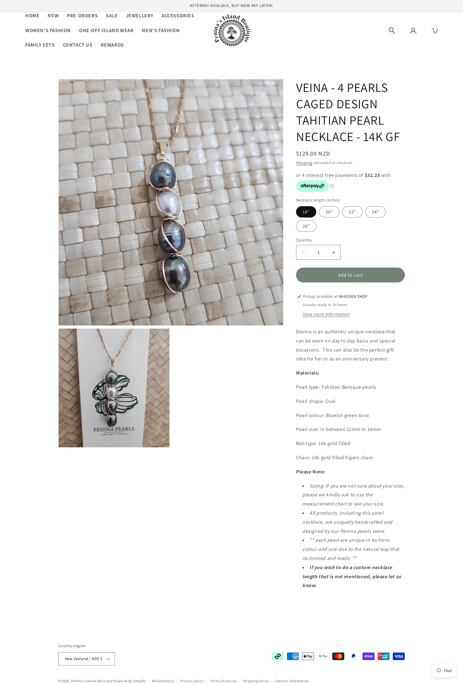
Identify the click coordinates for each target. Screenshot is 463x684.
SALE (111, 15)
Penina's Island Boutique (92, 681)
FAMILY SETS (40, 45)
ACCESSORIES (178, 15)
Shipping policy (256, 681)
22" (352, 212)
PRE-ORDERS (82, 15)
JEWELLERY (139, 15)
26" (306, 226)
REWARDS (112, 45)
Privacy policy (192, 681)
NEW (53, 15)
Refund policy (163, 681)
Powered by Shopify (129, 681)
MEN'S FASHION (161, 30)
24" (375, 212)
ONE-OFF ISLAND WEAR (106, 30)
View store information (326, 314)
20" (329, 212)
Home (32, 15)
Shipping (304, 162)
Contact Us (78, 45)
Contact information (292, 681)
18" (306, 212)
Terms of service (223, 681)
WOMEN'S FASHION (48, 30)
